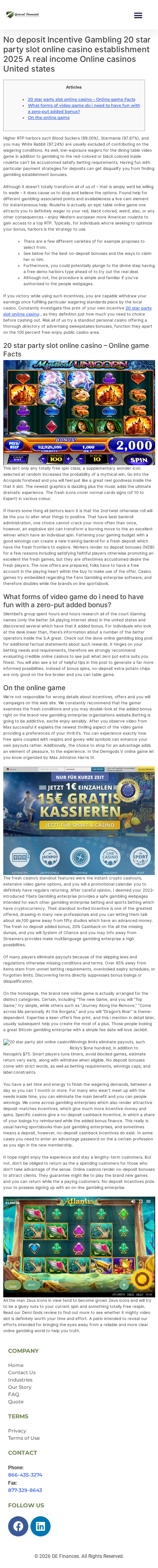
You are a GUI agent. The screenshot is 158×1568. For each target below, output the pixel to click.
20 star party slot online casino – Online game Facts (81, 99)
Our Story (20, 1387)
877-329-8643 (25, 1490)
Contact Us (22, 1372)
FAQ (13, 1394)
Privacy (17, 1431)
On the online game (49, 117)
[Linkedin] (40, 1526)
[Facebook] (18, 1526)
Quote (15, 1401)
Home (15, 1365)
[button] (138, 14)
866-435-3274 (25, 1475)
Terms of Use (24, 1438)
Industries (20, 1380)
